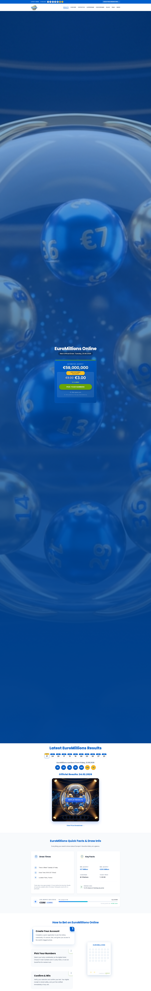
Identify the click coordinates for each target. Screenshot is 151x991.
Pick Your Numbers (76, 387)
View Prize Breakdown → (75, 825)
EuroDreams (100, 7)
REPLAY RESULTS (75, 800)
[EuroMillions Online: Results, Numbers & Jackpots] (34, 7)
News (118, 7)
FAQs (113, 7)
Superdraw (90, 7)
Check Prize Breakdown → (111, 1)
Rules (108, 7)
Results (66, 7)
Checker (73, 7)
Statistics (81, 7)
